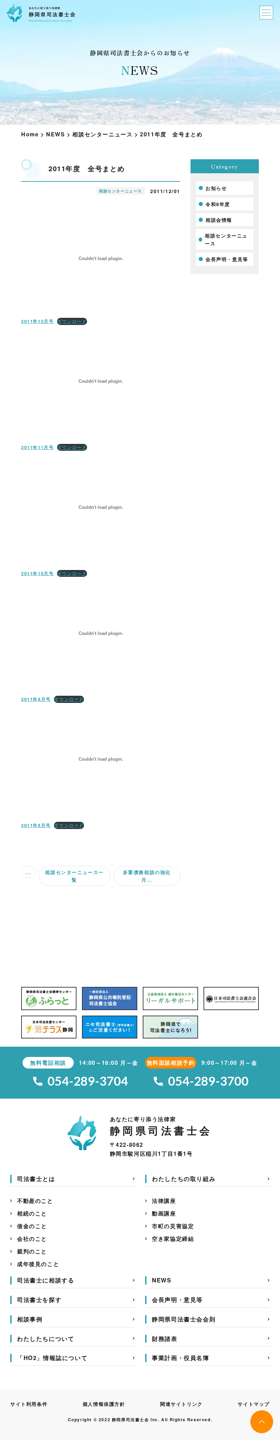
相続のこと (32, 1213)
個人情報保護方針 (104, 1403)
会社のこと (32, 1238)
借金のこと (32, 1226)
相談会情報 (219, 219)
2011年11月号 (37, 447)
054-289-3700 (208, 1081)
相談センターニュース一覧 (74, 876)
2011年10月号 (37, 573)
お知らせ (216, 188)
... (28, 872)
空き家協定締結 (173, 1238)
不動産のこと (35, 1201)
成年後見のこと (38, 1264)
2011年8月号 (36, 825)
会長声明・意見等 (227, 259)
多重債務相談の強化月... (147, 876)
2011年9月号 (36, 699)
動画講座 (164, 1213)
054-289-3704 (87, 1081)
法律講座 (164, 1201)
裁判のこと (32, 1251)
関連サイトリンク (181, 1403)
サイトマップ (254, 1403)
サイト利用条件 (28, 1403)
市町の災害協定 (173, 1226)
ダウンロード (72, 321)
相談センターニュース (226, 239)
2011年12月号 (37, 321)
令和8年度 (218, 204)
